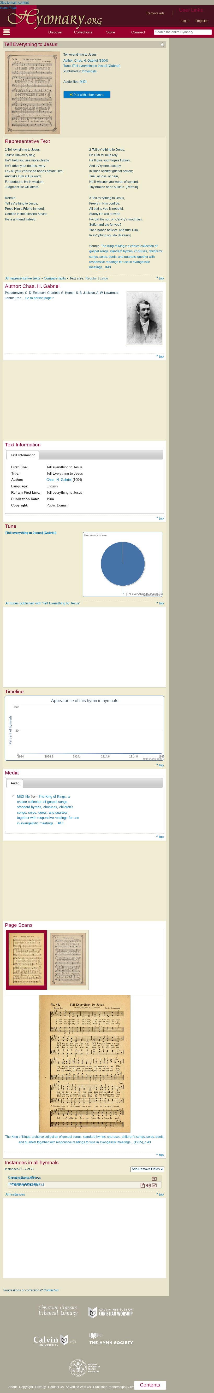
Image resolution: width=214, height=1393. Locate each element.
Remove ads (155, 13)
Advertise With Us (78, 1387)
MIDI (83, 82)
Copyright (26, 1387)
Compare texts (55, 278)
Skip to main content (14, 2)
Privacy (40, 1387)
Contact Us (56, 1387)
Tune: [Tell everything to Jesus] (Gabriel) (91, 66)
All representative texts (22, 278)
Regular (91, 278)
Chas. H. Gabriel (59, 480)
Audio (15, 783)
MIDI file (23, 797)
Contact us (51, 1290)
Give (131, 1387)
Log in (185, 21)
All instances (15, 1194)
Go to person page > (39, 298)
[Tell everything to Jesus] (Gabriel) (30, 533)
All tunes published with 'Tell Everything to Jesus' (42, 603)
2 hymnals (89, 71)
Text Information (23, 455)
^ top (160, 278)
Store (110, 32)
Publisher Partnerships (109, 1387)
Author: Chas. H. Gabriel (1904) (85, 60)
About (12, 1387)
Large (104, 278)
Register (202, 21)
